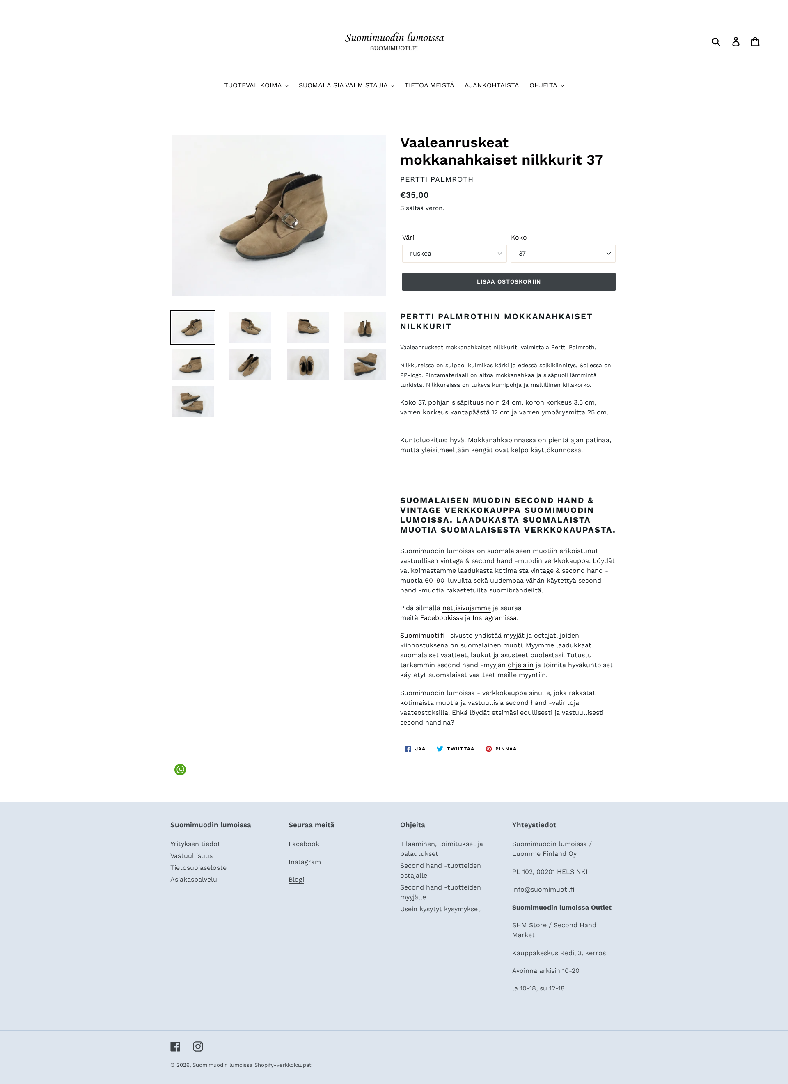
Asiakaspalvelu (193, 879)
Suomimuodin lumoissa (222, 1065)
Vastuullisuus (191, 856)
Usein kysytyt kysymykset (440, 909)
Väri (408, 237)
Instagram (305, 862)
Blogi (296, 879)
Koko (519, 237)
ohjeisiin (521, 665)
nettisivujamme (466, 608)
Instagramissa (494, 618)
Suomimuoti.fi (422, 635)
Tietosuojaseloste (198, 867)
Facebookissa (441, 618)
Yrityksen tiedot (195, 844)
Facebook (304, 844)
